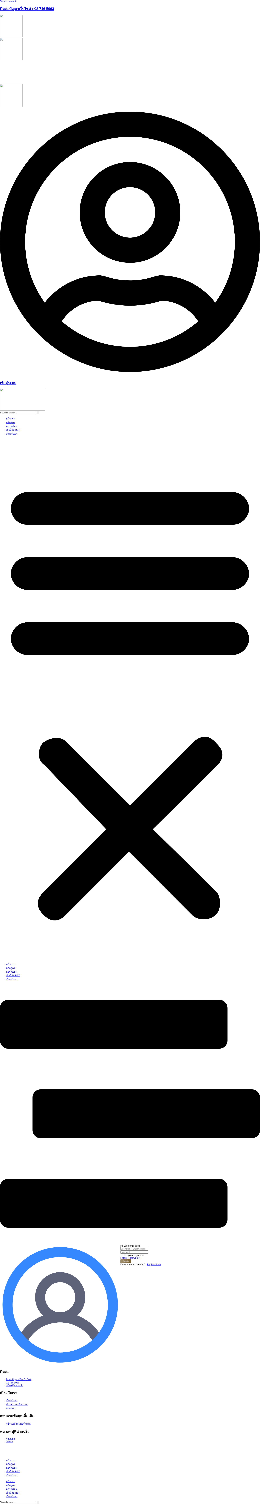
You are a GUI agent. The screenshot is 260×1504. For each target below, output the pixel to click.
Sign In (126, 1261)
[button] (130, 699)
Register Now (154, 1264)
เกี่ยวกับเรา (11, 433)
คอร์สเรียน (11, 426)
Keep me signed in (134, 1255)
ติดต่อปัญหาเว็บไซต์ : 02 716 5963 (27, 9)
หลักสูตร (10, 422)
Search (4, 412)
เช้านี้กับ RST (13, 430)
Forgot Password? (130, 1258)
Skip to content (8, 1)
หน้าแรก (10, 418)
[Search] (38, 412)
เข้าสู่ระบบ (8, 383)
